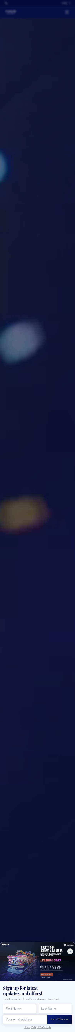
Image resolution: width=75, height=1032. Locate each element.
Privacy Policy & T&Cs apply (37, 1027)
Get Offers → (59, 1019)
